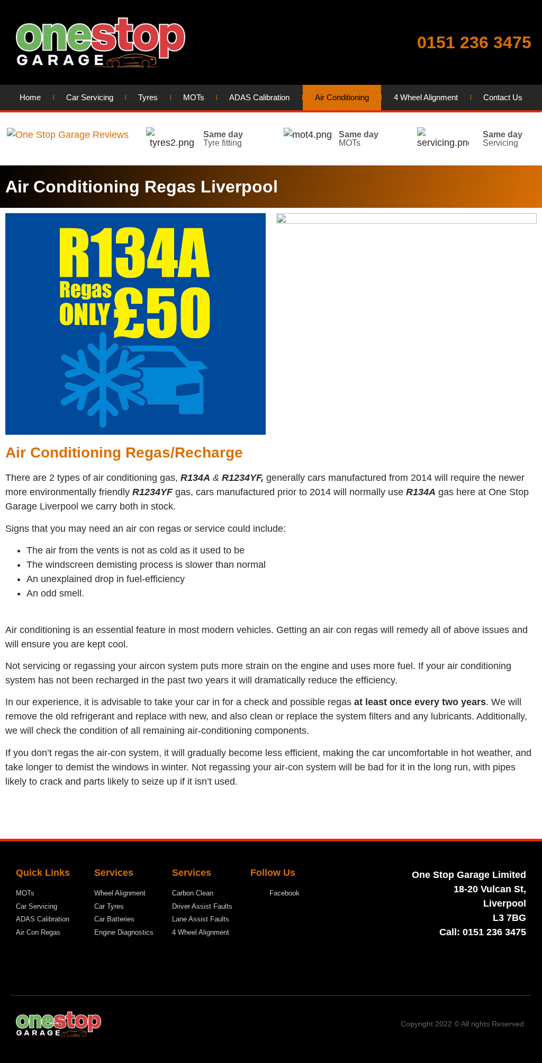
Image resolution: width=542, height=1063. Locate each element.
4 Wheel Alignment (426, 97)
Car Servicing (89, 97)
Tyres (148, 97)
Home (30, 97)
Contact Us (502, 97)
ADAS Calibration (259, 97)
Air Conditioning (342, 97)
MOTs (193, 97)
